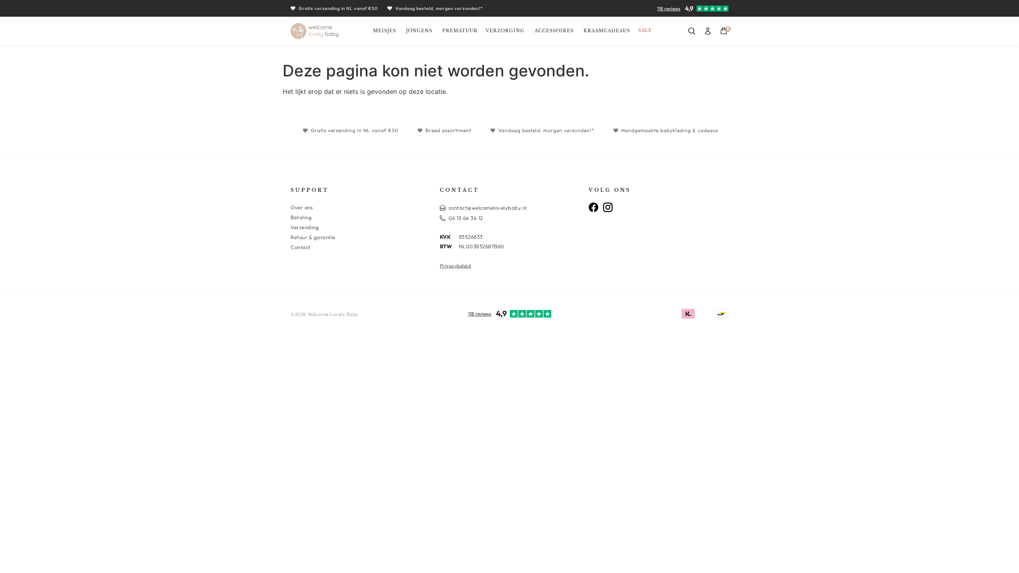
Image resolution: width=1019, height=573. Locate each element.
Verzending (305, 227)
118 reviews (668, 9)
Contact (301, 247)
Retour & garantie (313, 237)
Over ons (302, 207)
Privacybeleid (455, 266)
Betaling (301, 217)
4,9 (689, 8)
